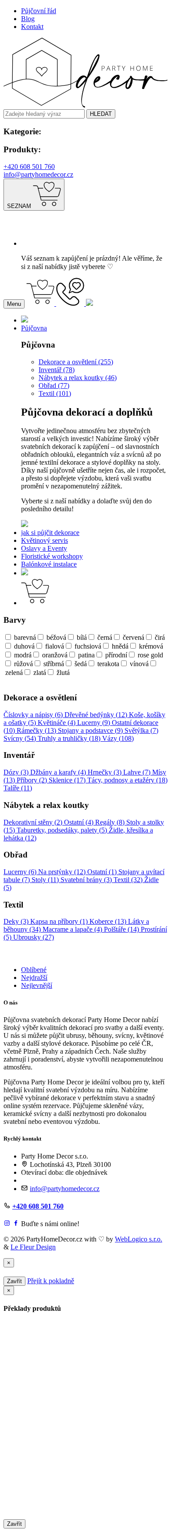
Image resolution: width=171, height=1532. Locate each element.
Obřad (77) (54, 385)
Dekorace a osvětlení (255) (76, 362)
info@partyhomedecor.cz (38, 174)
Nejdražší (34, 977)
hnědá (120, 646)
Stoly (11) (46, 879)
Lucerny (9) (94, 722)
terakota (108, 663)
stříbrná (53, 663)
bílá (82, 637)
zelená (14, 672)
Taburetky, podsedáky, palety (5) (63, 830)
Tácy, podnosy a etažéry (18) (127, 780)
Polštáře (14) (122, 929)
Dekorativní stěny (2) (34, 822)
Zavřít (14, 1281)
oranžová (55, 655)
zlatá (39, 672)
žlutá (63, 672)
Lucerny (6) (21, 871)
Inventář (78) (57, 369)
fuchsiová (88, 646)
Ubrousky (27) (33, 937)
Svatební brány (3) (87, 879)
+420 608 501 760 (29, 166)
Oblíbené (33, 969)
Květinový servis (44, 540)
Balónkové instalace (49, 564)
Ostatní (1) (102, 871)
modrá (23, 655)
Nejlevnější (36, 985)
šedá (81, 663)
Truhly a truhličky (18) (70, 738)
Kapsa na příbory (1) (59, 921)
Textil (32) (129, 879)
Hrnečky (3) (105, 772)
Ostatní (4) (79, 822)
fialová (54, 646)
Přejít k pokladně (50, 1280)
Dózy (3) (17, 772)
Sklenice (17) (68, 780)
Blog (28, 18)
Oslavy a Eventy (44, 548)
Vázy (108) (118, 738)
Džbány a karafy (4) (59, 772)
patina (86, 655)
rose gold (150, 655)
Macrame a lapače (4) (73, 929)
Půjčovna (34, 328)
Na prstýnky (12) (62, 871)
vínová (139, 663)
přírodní (116, 655)
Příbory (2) (33, 780)
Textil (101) (55, 393)
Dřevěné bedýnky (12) (96, 714)
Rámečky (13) (37, 730)
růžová (23, 663)
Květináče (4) (57, 722)
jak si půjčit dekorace (50, 532)
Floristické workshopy (52, 556)
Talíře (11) (18, 788)
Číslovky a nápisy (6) (34, 714)
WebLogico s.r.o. (138, 1239)
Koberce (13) (108, 921)
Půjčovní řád (38, 10)
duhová (24, 646)
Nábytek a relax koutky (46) (78, 377)
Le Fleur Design (33, 1247)
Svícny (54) (21, 738)
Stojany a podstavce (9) (91, 730)
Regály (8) (110, 822)
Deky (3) (17, 921)
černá (104, 637)
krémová (151, 646)
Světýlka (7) (141, 730)
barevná (25, 637)
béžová (56, 637)
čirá (160, 637)
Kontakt (32, 26)
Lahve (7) (137, 772)
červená (133, 637)
